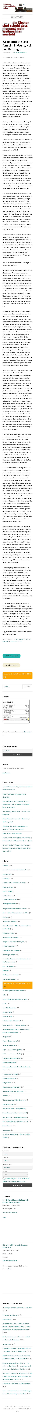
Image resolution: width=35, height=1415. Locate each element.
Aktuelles (5, 865)
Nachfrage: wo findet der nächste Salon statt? (17, 1308)
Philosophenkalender (9, 1062)
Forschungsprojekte (9, 955)
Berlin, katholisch (8, 887)
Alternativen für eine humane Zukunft (14, 870)
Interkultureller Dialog (9, 979)
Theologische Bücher (9, 903)
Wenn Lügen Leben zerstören (12, 833)
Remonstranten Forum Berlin (12, 1087)
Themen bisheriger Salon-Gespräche (14, 1100)
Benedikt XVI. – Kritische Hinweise (14, 883)
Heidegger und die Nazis (10, 975)
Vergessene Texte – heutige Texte (14, 1108)
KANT (5, 1004)
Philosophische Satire (9, 1078)
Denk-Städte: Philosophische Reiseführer (16, 913)
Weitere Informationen (10, 1212)
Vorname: (5, 1151)
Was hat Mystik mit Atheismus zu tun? (15, 1117)
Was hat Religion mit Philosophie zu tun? (15, 1121)
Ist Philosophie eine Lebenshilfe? (13, 991)
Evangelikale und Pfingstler (11, 950)
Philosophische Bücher (10, 899)
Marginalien (6, 1037)
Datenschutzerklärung (10, 1315)
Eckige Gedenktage (9, 946)
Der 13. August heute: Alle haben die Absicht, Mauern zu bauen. (16, 1201)
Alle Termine (6, 773)
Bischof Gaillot (7, 891)
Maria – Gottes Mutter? (10, 1041)
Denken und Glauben (9, 921)
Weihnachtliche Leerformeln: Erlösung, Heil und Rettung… (17, 45)
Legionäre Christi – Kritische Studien (14, 1025)
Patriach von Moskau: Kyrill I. (12, 1054)
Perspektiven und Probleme (12, 1058)
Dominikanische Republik (10, 937)
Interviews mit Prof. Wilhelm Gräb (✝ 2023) (17, 674)
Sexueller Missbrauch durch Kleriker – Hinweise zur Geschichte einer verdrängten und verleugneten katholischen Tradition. (17, 1366)
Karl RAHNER (7, 1012)
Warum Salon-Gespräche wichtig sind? (15, 1113)
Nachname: (6, 1157)
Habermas (6, 970)
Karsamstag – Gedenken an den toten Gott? (17, 1383)
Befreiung (18, 641)
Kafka (4, 995)
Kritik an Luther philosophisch (12, 1021)
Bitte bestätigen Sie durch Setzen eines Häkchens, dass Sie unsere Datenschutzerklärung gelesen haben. (16, 1179)
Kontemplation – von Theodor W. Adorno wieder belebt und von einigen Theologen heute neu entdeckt (16, 804)
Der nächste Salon (8, 933)
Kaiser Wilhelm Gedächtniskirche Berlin (15, 999)
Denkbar (5, 917)
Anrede (5, 1171)
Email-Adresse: (7, 1164)
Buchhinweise (7, 896)
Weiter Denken (7, 1126)
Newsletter (28, 732)
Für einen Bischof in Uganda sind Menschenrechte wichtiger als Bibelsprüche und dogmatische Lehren (17, 848)
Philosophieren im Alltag (10, 1074)
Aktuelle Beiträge (11, 665)
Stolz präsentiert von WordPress (17, 1406)
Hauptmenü (18, 17)
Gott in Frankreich (8, 966)
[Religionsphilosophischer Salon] (17, 12)
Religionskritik (7, 1083)
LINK (4, 1217)
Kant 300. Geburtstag (9, 1008)
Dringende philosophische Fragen (13, 942)
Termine (5, 1096)
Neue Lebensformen (9, 1045)
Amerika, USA (7, 874)
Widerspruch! (7, 1130)
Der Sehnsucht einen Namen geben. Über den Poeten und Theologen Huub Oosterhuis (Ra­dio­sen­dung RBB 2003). (17, 1376)
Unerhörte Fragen (11, 656)
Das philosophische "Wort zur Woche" (15, 909)
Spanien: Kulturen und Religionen (13, 1091)
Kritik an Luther (7, 1016)
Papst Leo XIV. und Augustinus (12, 1050)
